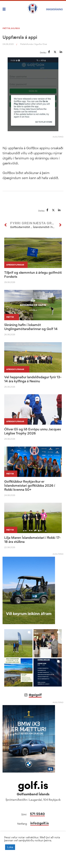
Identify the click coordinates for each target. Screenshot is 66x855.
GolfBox (15, 28)
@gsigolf (35, 695)
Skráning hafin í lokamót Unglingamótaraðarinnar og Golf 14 (31, 327)
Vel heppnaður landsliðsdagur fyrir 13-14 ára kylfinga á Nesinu (32, 379)
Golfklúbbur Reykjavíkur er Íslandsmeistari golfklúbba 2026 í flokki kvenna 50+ (29, 485)
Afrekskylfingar (15, 265)
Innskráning (54, 9)
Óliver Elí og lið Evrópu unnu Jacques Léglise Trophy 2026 (32, 431)
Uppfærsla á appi (20, 37)
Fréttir (6, 28)
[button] (18, 643)
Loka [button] (10, 847)
